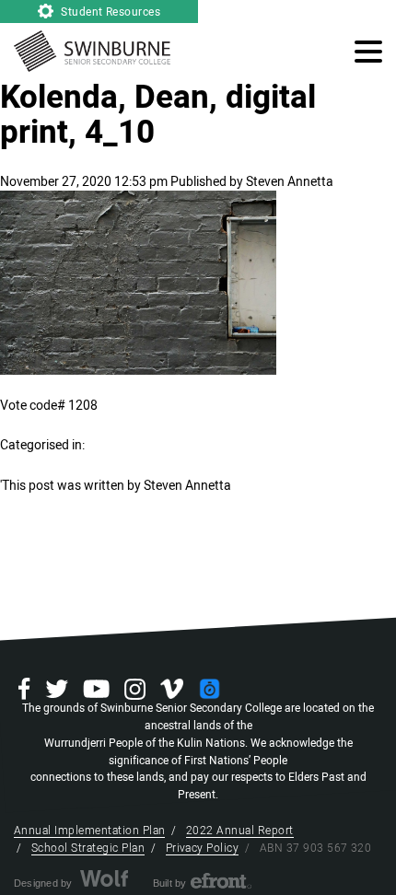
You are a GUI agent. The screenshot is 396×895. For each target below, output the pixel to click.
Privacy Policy (202, 848)
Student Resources (109, 12)
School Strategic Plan (88, 848)
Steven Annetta (289, 182)
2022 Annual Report (240, 830)
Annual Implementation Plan (89, 830)
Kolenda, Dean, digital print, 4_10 (158, 115)
